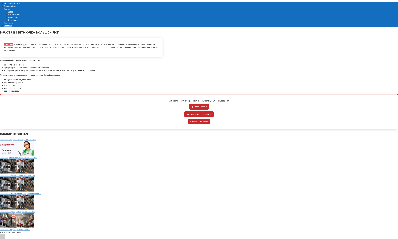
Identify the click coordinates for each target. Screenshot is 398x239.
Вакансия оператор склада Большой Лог (17, 212)
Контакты (8, 26)
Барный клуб (13, 17)
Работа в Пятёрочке (12, 3)
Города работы (10, 6)
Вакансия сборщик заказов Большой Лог (17, 176)
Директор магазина (199, 121)
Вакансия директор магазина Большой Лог (18, 158)
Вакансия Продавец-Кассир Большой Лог (18, 140)
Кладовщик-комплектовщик (199, 114)
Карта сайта (8, 23)
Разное (7, 9)
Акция (10, 12)
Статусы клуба (13, 15)
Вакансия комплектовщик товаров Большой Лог (20, 194)
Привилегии (13, 20)
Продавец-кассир (199, 107)
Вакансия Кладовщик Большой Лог (15, 230)
